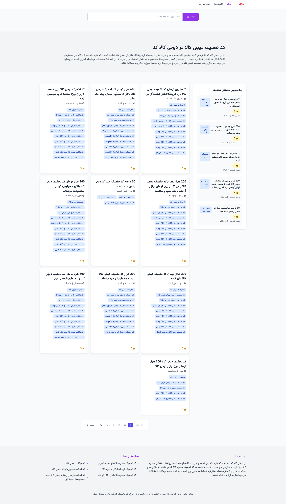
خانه (229, 4)
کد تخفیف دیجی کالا (194, 63)
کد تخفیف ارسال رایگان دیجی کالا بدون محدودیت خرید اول (65, 477)
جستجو (191, 17)
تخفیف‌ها (218, 4)
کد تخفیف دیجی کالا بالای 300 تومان (170, 131)
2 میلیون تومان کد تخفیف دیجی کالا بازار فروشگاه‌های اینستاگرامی (166, 91)
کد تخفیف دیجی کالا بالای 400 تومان (170, 136)
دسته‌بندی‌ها (204, 4)
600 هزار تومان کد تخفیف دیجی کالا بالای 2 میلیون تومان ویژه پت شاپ (115, 94)
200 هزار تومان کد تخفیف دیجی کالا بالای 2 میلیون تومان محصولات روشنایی (65, 186)
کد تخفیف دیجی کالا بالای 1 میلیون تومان (169, 120)
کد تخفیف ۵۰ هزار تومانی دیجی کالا (171, 110)
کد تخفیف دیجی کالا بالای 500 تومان (170, 142)
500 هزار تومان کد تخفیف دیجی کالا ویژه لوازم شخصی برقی (65, 276)
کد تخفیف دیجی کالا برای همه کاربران (170, 152)
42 (101, 425)
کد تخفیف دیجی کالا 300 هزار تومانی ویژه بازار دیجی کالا (168, 364)
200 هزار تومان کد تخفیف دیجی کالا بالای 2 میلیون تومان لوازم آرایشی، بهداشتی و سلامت (166, 186)
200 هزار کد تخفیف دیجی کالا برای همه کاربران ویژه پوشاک (117, 276)
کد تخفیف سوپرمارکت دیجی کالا (68, 469)
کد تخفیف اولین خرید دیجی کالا (172, 115)
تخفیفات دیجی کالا (177, 105)
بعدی (92, 425)
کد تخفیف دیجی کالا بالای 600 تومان (170, 147)
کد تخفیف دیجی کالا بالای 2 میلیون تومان (169, 126)
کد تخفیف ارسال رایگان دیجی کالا (119, 469)
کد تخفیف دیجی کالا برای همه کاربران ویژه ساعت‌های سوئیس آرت (66, 94)
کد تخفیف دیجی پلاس (106, 197)
